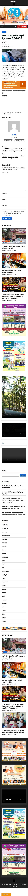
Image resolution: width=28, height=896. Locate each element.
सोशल (3, 614)
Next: (13, 156)
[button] (2, 26)
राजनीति (4, 593)
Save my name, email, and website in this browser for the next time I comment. (14, 213)
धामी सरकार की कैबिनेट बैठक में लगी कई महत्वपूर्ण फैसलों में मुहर (12, 271)
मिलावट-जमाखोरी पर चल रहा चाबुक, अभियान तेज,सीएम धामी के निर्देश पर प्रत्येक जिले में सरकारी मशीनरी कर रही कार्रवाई (13, 296)
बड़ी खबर (4, 589)
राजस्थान (4, 600)
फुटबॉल (4, 585)
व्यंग (3, 607)
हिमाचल (4, 621)
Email (4, 199)
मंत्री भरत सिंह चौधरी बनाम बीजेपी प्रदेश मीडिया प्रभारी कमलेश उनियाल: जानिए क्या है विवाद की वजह (13, 514)
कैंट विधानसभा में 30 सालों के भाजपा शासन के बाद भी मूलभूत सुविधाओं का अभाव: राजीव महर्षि (13, 507)
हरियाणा (4, 618)
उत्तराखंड (4, 32)
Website (4, 205)
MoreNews (23, 884)
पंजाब (3, 578)
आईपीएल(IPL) (5, 525)
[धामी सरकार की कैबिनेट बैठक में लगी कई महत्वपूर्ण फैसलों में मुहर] (14, 260)
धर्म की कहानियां (5, 571)
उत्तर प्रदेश (4, 543)
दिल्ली (3, 564)
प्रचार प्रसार (5, 582)
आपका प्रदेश (5, 528)
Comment (5, 172)
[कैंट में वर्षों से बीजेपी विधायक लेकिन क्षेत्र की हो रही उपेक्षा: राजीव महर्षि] (14, 236)
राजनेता (4, 596)
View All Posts (20, 140)
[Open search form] (15, 26)
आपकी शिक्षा (4, 539)
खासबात (4, 553)
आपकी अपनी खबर (6, 536)
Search (4, 471)
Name (4, 193)
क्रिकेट (4, 550)
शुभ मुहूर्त (4, 610)
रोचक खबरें (4, 603)
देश (3, 568)
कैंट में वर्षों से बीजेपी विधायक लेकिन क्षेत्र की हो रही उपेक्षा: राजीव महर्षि (13, 247)
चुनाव (3, 560)
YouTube (24, 26)
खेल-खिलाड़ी (5, 557)
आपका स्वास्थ (5, 532)
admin (5, 42)
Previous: (13, 149)
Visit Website (8, 140)
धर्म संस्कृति (4, 575)
